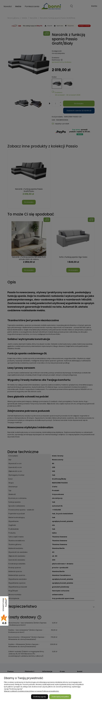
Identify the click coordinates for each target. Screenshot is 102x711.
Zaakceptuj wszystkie (60, 696)
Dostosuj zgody (39, 696)
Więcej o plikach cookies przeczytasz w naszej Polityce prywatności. (31, 691)
